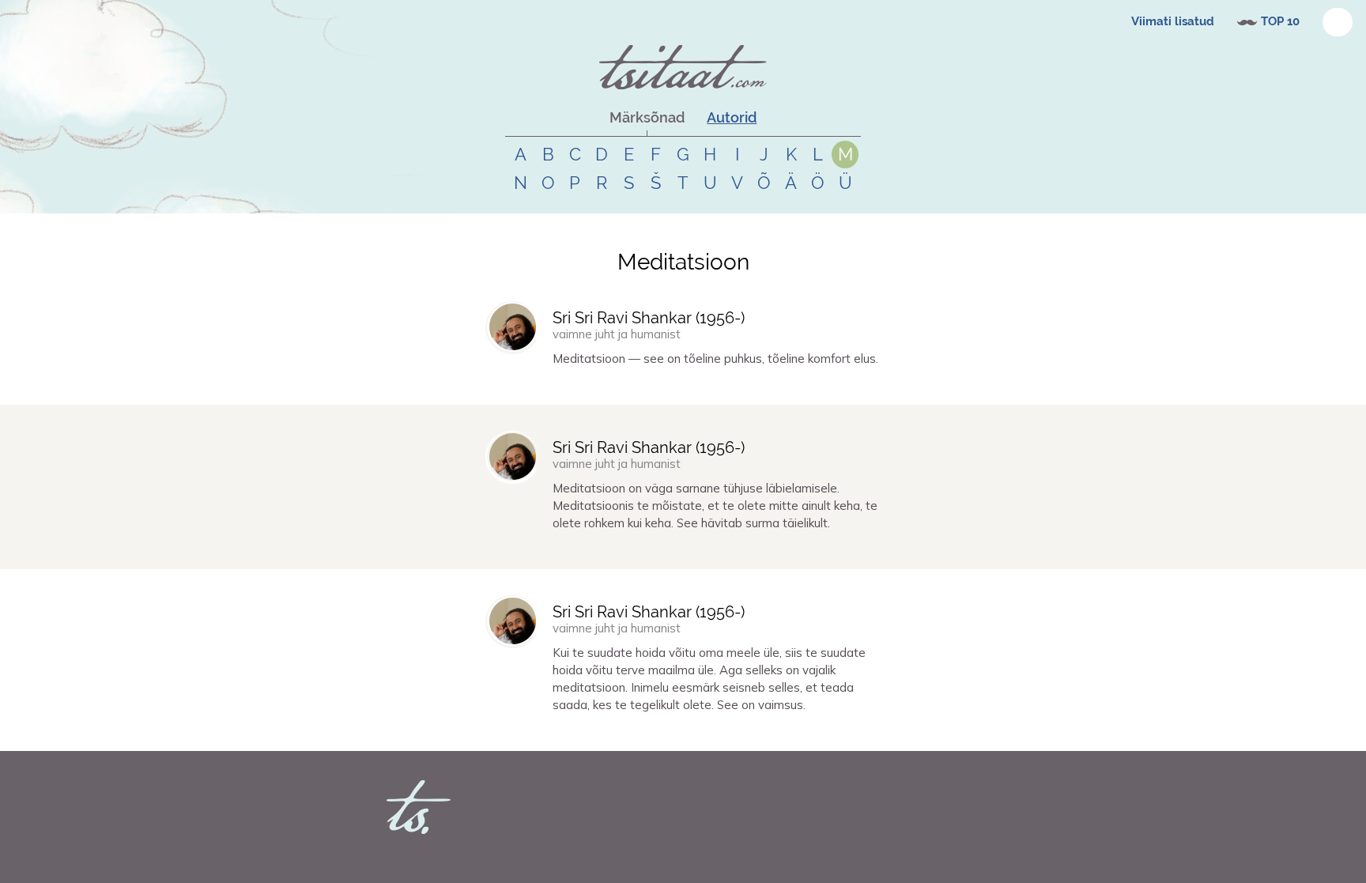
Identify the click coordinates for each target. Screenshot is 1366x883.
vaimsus (589, 732)
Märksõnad (647, 117)
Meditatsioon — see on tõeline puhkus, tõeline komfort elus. (715, 358)
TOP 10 (1280, 21)
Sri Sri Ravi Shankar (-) (649, 317)
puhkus (643, 386)
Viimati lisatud (1172, 21)
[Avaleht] (683, 67)
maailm (651, 732)
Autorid (732, 117)
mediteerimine (756, 732)
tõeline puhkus (692, 386)
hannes (522, 386)
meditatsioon (597, 386)
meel (621, 732)
